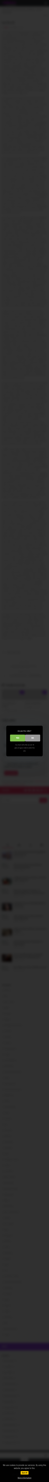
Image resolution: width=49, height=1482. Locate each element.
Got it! (24, 1473)
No (32, 738)
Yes (17, 738)
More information (24, 1478)
